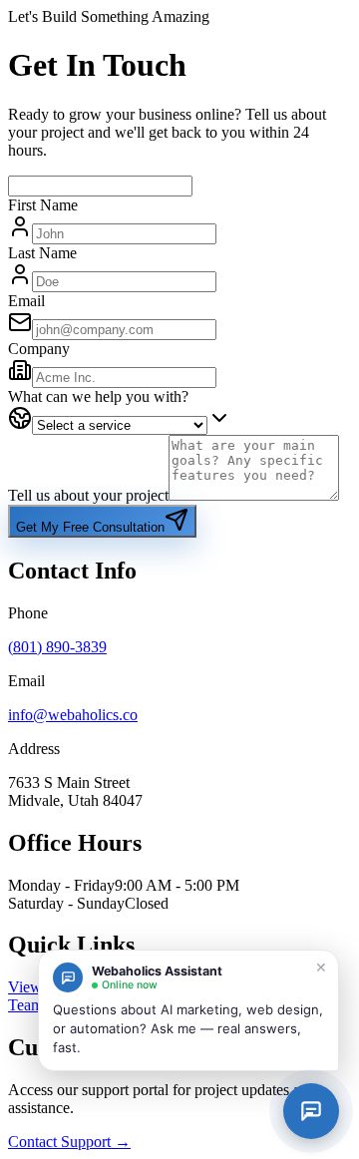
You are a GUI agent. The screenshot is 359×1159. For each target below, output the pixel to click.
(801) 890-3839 (57, 646)
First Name (43, 204)
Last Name (42, 252)
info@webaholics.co (73, 714)
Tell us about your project (88, 495)
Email (26, 300)
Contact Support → (69, 1141)
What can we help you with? (98, 396)
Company (39, 348)
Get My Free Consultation (90, 527)
